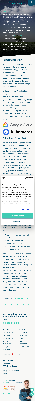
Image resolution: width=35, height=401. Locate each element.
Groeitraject (23, 330)
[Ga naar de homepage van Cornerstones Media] (17, 2)
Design (5, 346)
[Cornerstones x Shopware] (11, 354)
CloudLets (18, 35)
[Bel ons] (32, 394)
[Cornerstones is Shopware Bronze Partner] (12, 388)
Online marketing (7, 342)
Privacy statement (22, 339)
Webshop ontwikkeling (8, 336)
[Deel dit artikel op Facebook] (12, 304)
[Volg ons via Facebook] (4, 393)
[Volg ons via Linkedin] (9, 393)
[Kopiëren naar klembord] (6, 304)
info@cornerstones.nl (11, 371)
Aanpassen (16, 221)
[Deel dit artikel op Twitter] (23, 304)
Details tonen (25, 209)
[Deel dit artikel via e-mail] (29, 304)
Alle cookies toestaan (17, 215)
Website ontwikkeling (8, 331)
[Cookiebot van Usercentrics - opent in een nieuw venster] (25, 178)
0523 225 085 (8, 373)
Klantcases (22, 332)
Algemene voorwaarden (23, 345)
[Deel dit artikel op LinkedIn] (18, 304)
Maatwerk (7, 349)
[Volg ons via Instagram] (6, 393)
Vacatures (22, 335)
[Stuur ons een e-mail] (32, 390)
